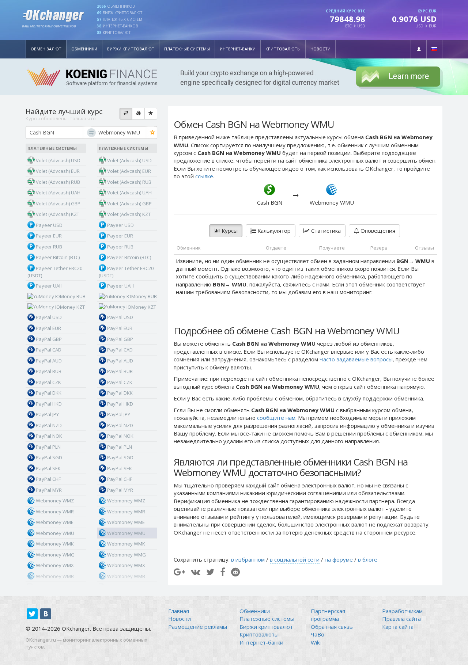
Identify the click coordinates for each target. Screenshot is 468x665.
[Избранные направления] (150, 113)
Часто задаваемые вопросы (356, 359)
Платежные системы (187, 49)
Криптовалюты (283, 49)
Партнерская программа (328, 614)
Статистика (325, 230)
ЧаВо (317, 634)
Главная (178, 611)
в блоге (367, 559)
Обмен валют (46, 49)
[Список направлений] (126, 113)
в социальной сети (295, 559)
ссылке (204, 176)
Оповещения (377, 230)
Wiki (316, 642)
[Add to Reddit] (235, 572)
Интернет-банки (238, 49)
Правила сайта (401, 618)
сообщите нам (276, 417)
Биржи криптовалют (130, 49)
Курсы (229, 230)
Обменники (84, 49)
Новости (320, 49)
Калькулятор (273, 230)
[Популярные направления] (138, 113)
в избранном (248, 559)
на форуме (339, 559)
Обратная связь (332, 626)
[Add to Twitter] (210, 572)
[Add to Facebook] (222, 572)
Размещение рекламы (197, 626)
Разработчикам (402, 611)
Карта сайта (398, 626)
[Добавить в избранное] (152, 133)
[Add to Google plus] (179, 572)
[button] (418, 49)
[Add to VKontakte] (195, 572)
